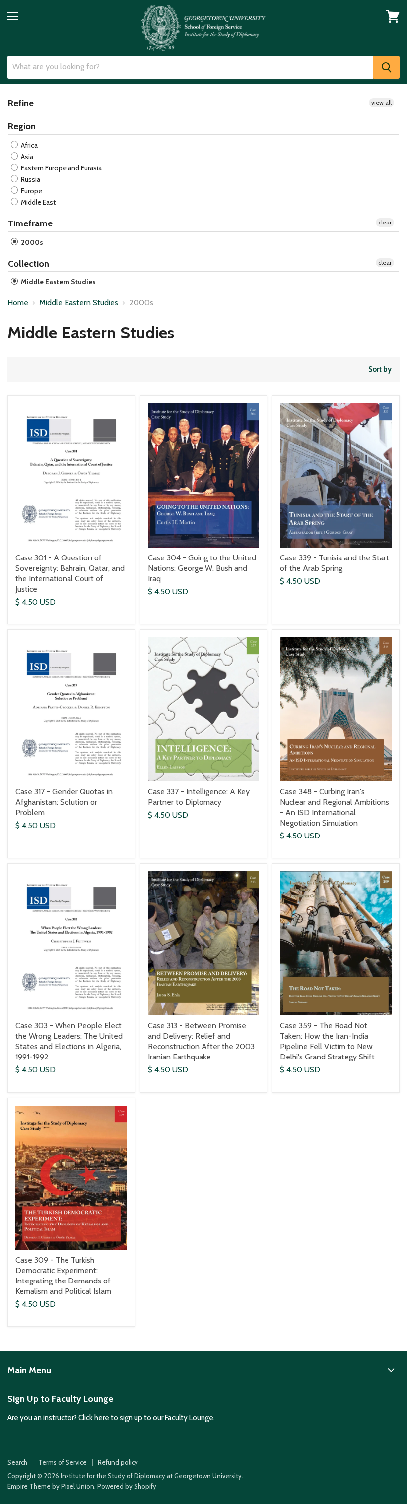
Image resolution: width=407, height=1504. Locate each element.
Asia (26, 156)
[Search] (386, 67)
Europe (30, 190)
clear (385, 222)
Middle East (37, 202)
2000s (31, 242)
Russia (29, 179)
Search (17, 1462)
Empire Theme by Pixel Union (50, 1486)
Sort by (380, 369)
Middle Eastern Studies (57, 282)
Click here (93, 1417)
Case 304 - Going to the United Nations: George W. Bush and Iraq (202, 568)
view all (381, 102)
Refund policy (118, 1462)
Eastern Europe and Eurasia (60, 168)
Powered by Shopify (126, 1486)
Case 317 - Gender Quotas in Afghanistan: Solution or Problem (64, 802)
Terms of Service (62, 1462)
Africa (28, 145)
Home (17, 302)
